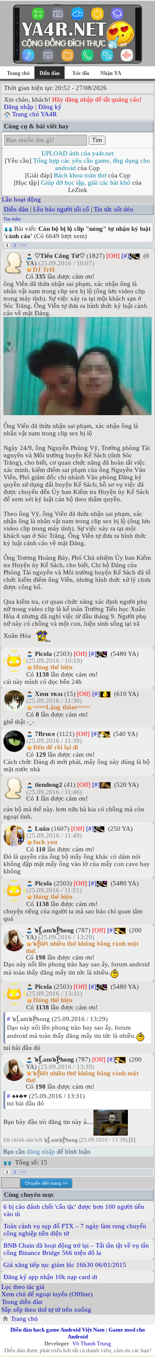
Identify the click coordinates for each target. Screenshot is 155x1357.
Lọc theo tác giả (22, 1286)
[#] (125, 255)
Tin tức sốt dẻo (113, 209)
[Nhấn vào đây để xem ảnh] (77, 366)
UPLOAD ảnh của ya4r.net (77, 153)
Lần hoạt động (21, 199)
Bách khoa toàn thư (80, 175)
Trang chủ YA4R (34, 114)
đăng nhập (41, 1151)
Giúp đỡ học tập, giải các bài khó (85, 182)
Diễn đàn (16, 209)
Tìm (97, 140)
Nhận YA (110, 73)
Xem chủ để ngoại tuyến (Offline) (47, 1294)
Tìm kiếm (12, 219)
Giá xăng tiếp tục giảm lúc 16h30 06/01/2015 (64, 1264)
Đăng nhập (19, 106)
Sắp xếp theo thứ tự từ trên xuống (46, 1309)
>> (23, 245)
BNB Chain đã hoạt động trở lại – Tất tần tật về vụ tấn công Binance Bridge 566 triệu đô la (76, 1249)
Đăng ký (50, 106)
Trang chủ (18, 73)
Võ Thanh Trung (91, 1343)
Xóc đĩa (80, 73)
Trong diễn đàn (22, 1301)
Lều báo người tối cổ (61, 209)
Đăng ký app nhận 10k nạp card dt (50, 1276)
